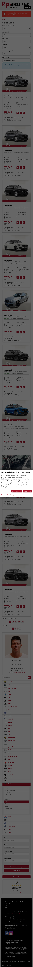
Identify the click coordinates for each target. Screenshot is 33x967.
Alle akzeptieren (16, 491)
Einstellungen (27, 491)
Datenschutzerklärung (7, 494)
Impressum (18, 494)
